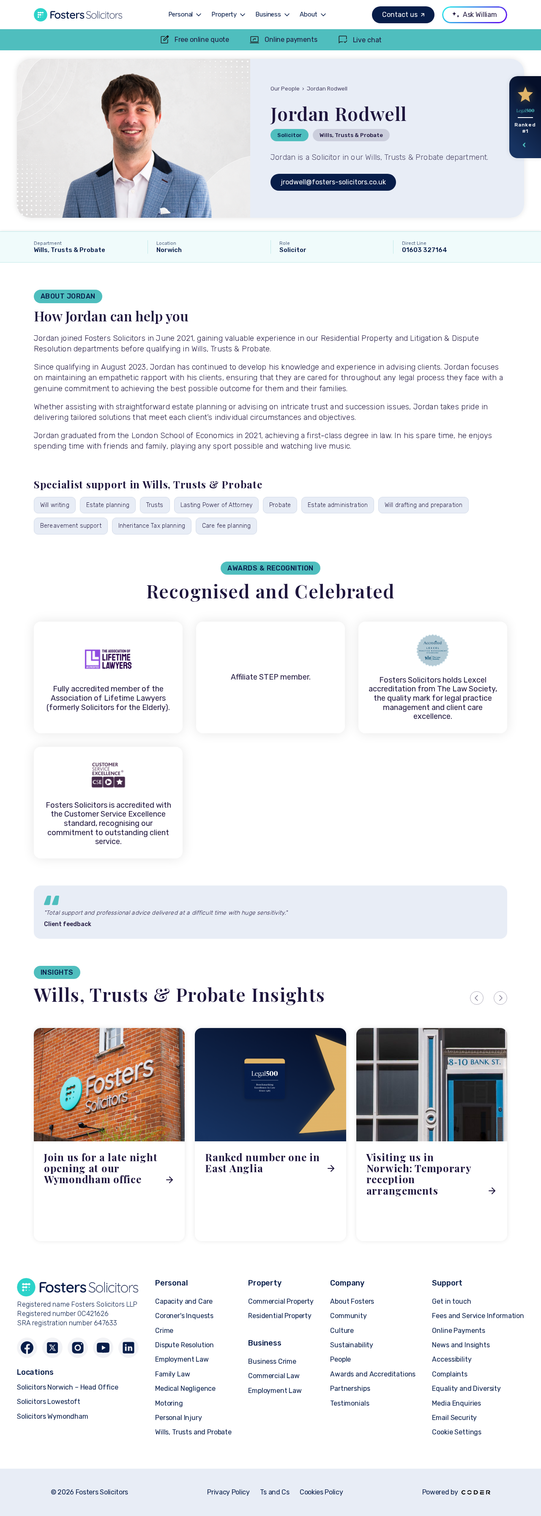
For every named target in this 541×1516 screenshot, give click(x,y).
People (340, 1359)
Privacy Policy (228, 1492)
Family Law (172, 1374)
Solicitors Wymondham (52, 1416)
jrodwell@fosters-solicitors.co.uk (333, 182)
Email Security (454, 1418)
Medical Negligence (185, 1388)
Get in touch (451, 1301)
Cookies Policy (321, 1492)
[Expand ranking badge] (524, 145)
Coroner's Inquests (184, 1316)
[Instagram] (78, 1348)
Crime (164, 1331)
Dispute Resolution (184, 1345)
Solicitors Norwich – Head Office (67, 1387)
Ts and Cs (275, 1492)
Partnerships (350, 1388)
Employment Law (182, 1359)
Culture (342, 1331)
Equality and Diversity (466, 1388)
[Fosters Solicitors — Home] (78, 15)
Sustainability (351, 1345)
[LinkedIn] (128, 1348)
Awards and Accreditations (372, 1374)
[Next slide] (500, 998)
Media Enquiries (456, 1403)
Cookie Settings (456, 1432)
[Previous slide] (477, 998)
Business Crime (272, 1361)
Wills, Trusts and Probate (193, 1432)
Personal (180, 14)
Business (268, 14)
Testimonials (349, 1403)
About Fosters (352, 1301)
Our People (285, 88)
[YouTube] (103, 1348)
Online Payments (458, 1331)
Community (348, 1316)
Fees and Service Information (478, 1316)
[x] (52, 1348)
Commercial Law (274, 1376)
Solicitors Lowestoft (48, 1402)
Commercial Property (281, 1301)
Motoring (169, 1403)
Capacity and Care (184, 1301)
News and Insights (460, 1345)
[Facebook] (27, 1348)
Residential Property (279, 1316)
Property (224, 14)
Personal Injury (178, 1418)
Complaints (449, 1374)
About (308, 14)
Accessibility (451, 1359)
